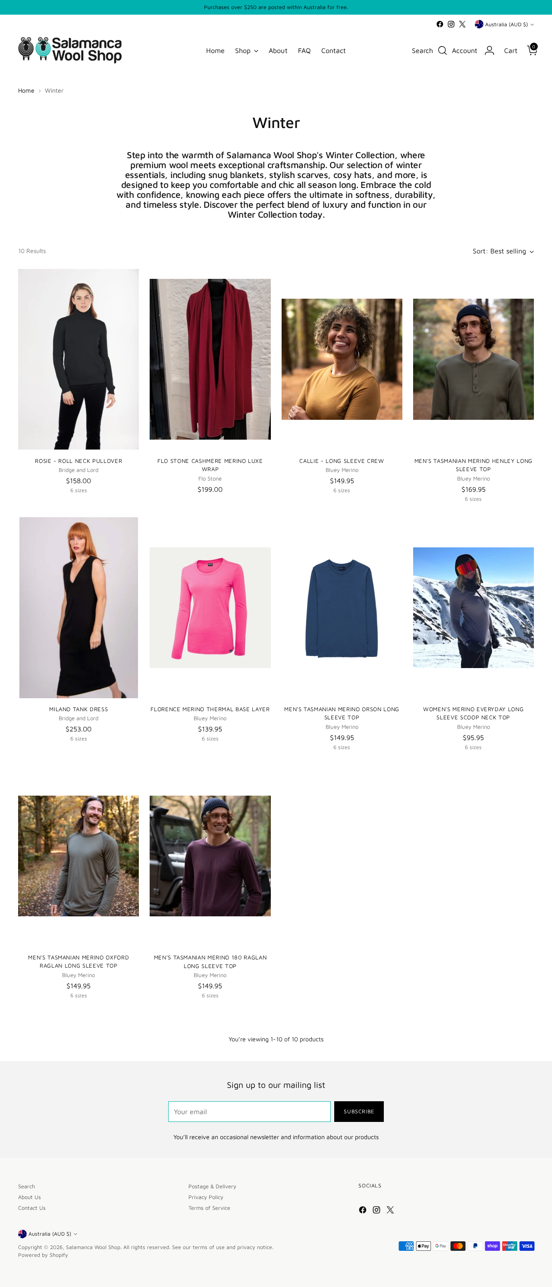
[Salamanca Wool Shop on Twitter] (462, 24)
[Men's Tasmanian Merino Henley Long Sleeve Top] (473, 359)
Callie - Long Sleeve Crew (341, 460)
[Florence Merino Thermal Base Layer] (210, 607)
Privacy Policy (205, 1197)
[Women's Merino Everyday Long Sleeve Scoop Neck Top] (473, 607)
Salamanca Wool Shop (93, 1247)
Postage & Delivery (212, 1186)
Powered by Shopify (43, 1255)
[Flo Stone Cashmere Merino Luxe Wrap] (210, 359)
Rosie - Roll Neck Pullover (78, 460)
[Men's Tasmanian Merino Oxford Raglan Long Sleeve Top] (78, 856)
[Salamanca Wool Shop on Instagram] (451, 24)
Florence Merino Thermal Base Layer (210, 709)
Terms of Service (209, 1208)
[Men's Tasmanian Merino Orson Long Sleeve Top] (342, 607)
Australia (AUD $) (506, 24)
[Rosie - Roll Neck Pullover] (78, 359)
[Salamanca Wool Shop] (70, 50)
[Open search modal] (442, 50)
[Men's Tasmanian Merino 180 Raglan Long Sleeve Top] (210, 856)
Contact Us (32, 1208)
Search (26, 1186)
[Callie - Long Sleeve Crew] (342, 359)
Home (26, 90)
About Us (29, 1197)
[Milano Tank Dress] (78, 607)
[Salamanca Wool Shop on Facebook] (440, 24)
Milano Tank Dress (78, 709)
